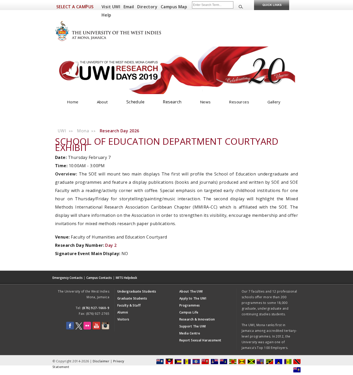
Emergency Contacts (67, 277)
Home (73, 101)
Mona (83, 131)
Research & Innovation (197, 319)
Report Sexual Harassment (200, 340)
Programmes (189, 305)
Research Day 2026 (119, 131)
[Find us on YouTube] (96, 328)
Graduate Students (132, 298)
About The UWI (191, 291)
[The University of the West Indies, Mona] (122, 30)
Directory (147, 7)
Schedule (135, 102)
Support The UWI (192, 326)
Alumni (122, 312)
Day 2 (111, 245)
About (102, 101)
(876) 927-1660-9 (95, 308)
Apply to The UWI (192, 298)
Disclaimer (101, 361)
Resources (239, 101)
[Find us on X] (78, 328)
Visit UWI (111, 7)
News (205, 101)
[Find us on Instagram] (105, 328)
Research (172, 102)
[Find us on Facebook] (70, 328)
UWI (62, 131)
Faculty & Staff (129, 305)
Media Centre (189, 333)
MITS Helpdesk (126, 277)
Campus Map (174, 7)
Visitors (123, 319)
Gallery (274, 101)
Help (106, 15)
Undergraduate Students (136, 291)
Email (129, 7)
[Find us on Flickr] (87, 328)
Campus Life (188, 312)
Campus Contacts (99, 277)
